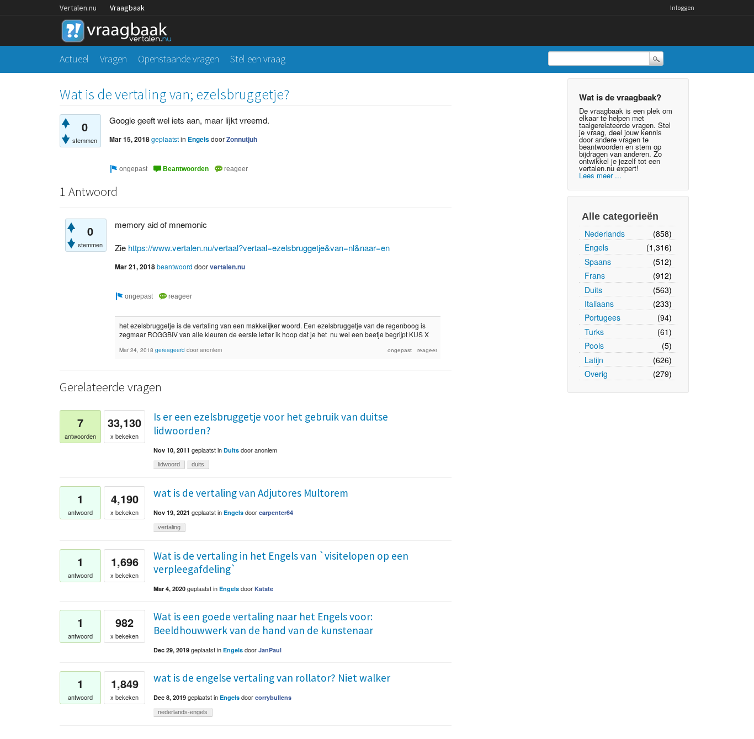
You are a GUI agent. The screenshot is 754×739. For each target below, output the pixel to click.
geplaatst (165, 138)
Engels (596, 247)
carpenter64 (276, 512)
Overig (596, 373)
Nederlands (605, 233)
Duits (593, 289)
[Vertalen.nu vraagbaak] (119, 29)
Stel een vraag (257, 58)
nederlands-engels (183, 712)
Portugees (602, 317)
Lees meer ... (600, 175)
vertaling (169, 527)
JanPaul (270, 650)
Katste (263, 588)
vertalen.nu (227, 267)
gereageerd (170, 350)
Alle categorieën (620, 216)
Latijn (594, 359)
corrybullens (273, 697)
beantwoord (175, 266)
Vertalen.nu (78, 8)
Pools (594, 345)
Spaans (598, 261)
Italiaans (599, 303)
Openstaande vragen (178, 58)
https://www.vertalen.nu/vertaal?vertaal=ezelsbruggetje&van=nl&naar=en (259, 247)
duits (198, 464)
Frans (595, 275)
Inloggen (682, 7)
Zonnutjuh (241, 139)
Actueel (74, 58)
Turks (594, 331)
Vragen (113, 58)
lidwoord (169, 464)
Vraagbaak (127, 8)
